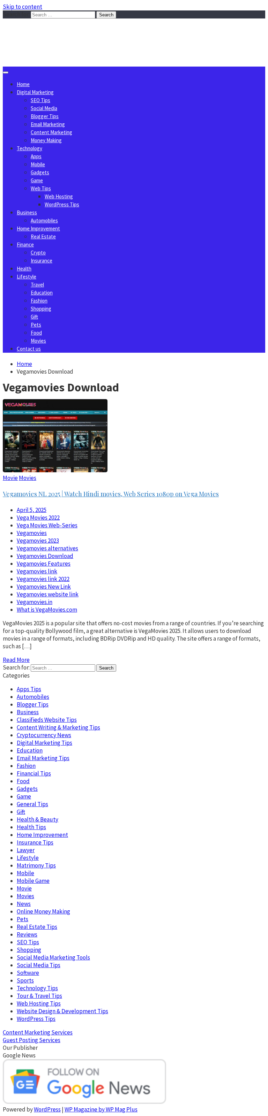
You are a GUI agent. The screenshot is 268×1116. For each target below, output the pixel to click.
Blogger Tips (45, 116)
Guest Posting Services (31, 1040)
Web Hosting (59, 196)
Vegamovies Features (43, 563)
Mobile (38, 164)
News (24, 904)
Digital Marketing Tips (44, 743)
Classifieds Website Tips (47, 720)
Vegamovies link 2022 (43, 579)
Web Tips (41, 188)
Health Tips (31, 827)
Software (28, 973)
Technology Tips (37, 988)
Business (27, 212)
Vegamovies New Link (44, 586)
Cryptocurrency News (44, 735)
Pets (36, 324)
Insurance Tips (35, 842)
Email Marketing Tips (43, 758)
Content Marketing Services (38, 1032)
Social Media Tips (38, 965)
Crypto (38, 252)
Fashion (39, 300)
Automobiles (44, 220)
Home (23, 84)
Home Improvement (38, 228)
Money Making (46, 140)
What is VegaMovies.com (47, 609)
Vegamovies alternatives (47, 548)
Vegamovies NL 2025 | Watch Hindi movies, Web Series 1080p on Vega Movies (111, 494)
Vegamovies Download (45, 556)
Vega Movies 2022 (38, 517)
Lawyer (26, 850)
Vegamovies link (37, 571)
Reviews (27, 934)
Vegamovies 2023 (38, 540)
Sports (25, 980)
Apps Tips (29, 689)
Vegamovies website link (48, 594)
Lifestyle (26, 276)
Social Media (44, 108)
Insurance (41, 260)
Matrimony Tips (36, 865)
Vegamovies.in (34, 602)
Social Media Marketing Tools (53, 957)
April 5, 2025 (31, 510)
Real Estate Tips (37, 927)
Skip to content (22, 6)
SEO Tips (40, 100)
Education (42, 292)
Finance (25, 244)
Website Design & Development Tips (62, 1011)
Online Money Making (43, 911)
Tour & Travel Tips (39, 996)
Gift (34, 316)
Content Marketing (51, 132)
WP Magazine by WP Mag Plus (101, 1109)
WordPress (47, 1109)
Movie (10, 478)
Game (37, 180)
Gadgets (40, 172)
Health (24, 268)
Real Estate (43, 236)
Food (36, 332)
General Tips (32, 804)
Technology (29, 148)
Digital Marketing (35, 92)
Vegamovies (32, 533)
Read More (16, 660)
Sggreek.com (54, 33)
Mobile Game (33, 881)
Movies (38, 340)
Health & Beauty (37, 819)
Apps (36, 156)
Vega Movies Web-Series (47, 525)
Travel (37, 284)
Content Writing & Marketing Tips (58, 727)
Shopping (41, 308)
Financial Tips (34, 773)
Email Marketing (48, 124)
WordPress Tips (62, 204)
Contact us (29, 348)
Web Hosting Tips (39, 1003)
